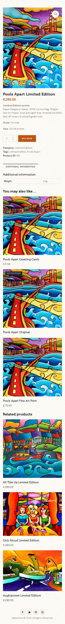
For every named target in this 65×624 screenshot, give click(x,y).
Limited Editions (23, 147)
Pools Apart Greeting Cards (21, 259)
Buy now (27, 138)
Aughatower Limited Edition (22, 595)
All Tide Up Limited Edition (21, 482)
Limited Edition (18, 151)
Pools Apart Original (16, 332)
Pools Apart (33, 151)
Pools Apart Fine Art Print (20, 401)
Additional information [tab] (20, 167)
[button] (55, 14)
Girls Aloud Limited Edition (21, 540)
